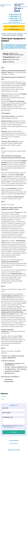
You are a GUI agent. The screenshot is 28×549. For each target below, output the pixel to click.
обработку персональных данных (13, 426)
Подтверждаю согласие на (13, 426)
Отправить (13, 432)
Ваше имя (5, 408)
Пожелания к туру (7, 417)
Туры (3, 399)
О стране (4, 396)
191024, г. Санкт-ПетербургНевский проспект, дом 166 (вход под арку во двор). (14, 22)
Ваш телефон (6, 412)
